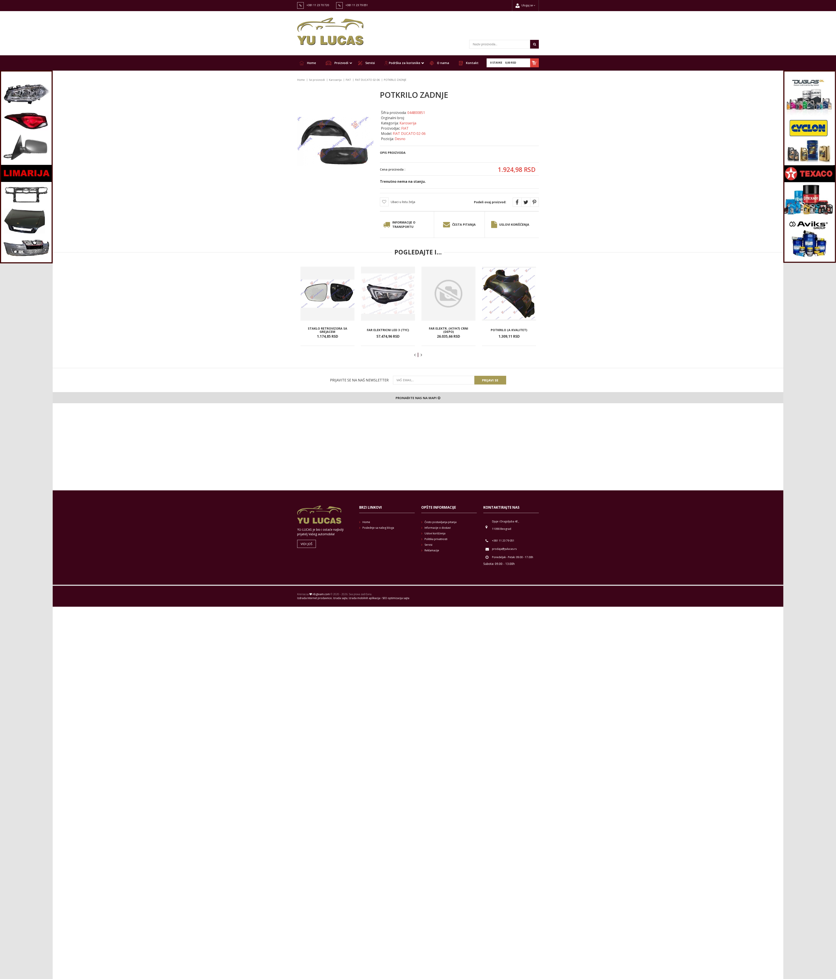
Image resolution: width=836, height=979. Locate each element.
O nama (442, 63)
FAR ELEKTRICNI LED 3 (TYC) (388, 330)
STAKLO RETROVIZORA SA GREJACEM (327, 330)
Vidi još (306, 544)
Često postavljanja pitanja (441, 522)
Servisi (369, 63)
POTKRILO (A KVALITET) (509, 330)
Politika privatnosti (436, 539)
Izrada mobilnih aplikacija (364, 598)
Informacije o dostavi (438, 528)
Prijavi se (490, 380)
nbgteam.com (321, 594)
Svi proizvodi (317, 80)
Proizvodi (341, 63)
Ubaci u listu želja (403, 202)
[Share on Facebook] (517, 202)
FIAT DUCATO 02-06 (367, 80)
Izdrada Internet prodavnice (314, 598)
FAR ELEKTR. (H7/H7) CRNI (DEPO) (448, 330)
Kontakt (472, 63)
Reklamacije (432, 550)
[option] (327, 306)
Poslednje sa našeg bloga (378, 528)
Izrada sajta (340, 598)
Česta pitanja (464, 224)
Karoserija (335, 80)
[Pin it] (534, 202)
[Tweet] (525, 202)
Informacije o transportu (403, 224)
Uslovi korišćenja (514, 224)
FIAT (348, 80)
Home (311, 63)
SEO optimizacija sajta (395, 598)
